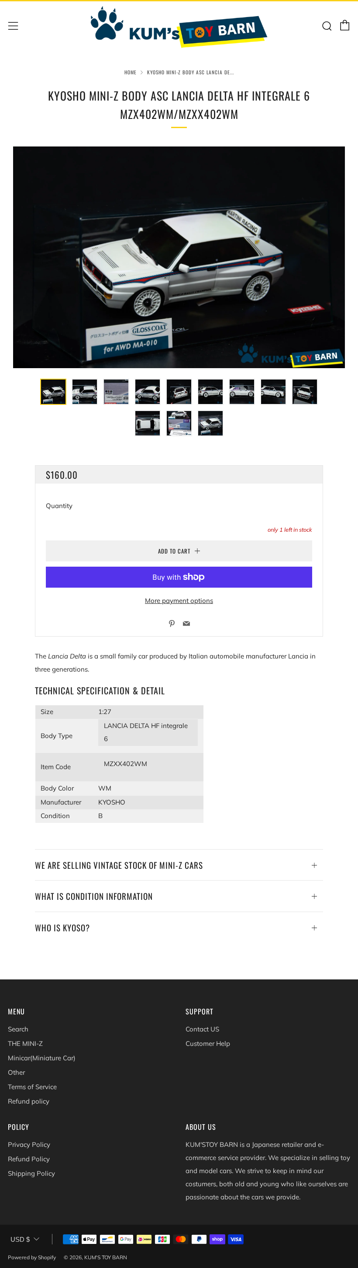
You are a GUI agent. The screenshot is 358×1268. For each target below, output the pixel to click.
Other (16, 1072)
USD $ (20, 1239)
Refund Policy (29, 1159)
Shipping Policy (31, 1173)
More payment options (179, 600)
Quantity (59, 506)
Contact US (202, 1029)
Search (18, 1029)
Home (130, 72)
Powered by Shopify (32, 1257)
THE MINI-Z (25, 1043)
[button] (53, 392)
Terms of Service (32, 1087)
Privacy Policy (29, 1144)
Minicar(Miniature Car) (42, 1058)
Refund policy (28, 1101)
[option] (179, 257)
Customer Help (208, 1043)
